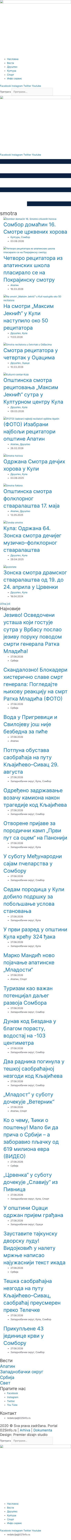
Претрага (5, 91)
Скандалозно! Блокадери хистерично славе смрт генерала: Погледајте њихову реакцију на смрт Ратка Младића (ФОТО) (35, 684)
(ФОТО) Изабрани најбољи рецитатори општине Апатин (29, 431)
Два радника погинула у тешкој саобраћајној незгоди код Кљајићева (33, 1068)
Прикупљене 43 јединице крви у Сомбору (23, 1335)
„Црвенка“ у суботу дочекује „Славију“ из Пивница (30, 1182)
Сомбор (25, 237)
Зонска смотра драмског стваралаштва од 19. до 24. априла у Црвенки (35, 579)
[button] (5, 603)
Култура (15, 237)
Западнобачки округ (21, 1371)
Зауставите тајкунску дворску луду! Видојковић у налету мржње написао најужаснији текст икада (34, 1247)
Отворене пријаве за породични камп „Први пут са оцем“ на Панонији (35, 830)
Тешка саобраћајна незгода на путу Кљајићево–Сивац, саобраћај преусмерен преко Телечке (31, 1295)
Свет (5, 1382)
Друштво (16, 333)
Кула (24, 333)
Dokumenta (42, 1430)
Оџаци (25, 363)
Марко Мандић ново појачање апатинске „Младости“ (29, 962)
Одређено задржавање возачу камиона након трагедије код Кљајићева (35, 797)
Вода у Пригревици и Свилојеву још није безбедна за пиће (30, 724)
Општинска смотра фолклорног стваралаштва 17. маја (31, 498)
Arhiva (25, 1430)
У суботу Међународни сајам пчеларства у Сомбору (32, 863)
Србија (7, 1377)
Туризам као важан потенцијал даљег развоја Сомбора (28, 995)
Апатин (15, 285)
